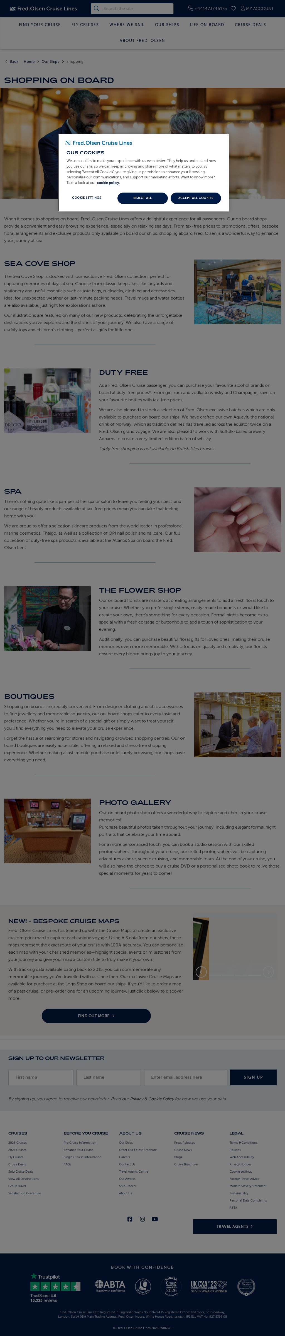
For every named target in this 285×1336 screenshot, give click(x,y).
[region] (143, 172)
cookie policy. (108, 183)
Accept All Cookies (195, 198)
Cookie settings (86, 197)
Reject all (142, 198)
